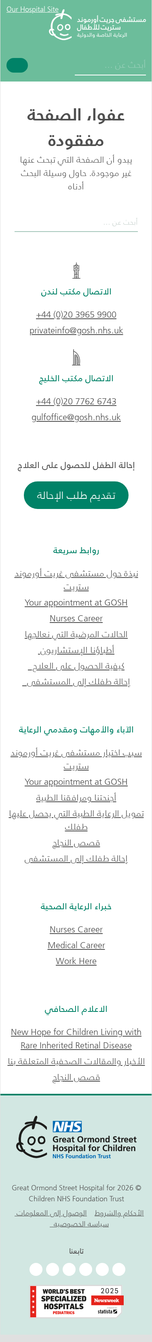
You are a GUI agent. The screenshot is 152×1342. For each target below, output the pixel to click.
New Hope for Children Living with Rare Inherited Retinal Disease (76, 1038)
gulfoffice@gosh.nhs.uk (76, 417)
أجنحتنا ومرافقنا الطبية (76, 797)
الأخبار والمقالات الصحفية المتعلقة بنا (76, 1061)
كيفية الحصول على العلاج (76, 665)
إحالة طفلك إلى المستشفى (76, 681)
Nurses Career (76, 618)
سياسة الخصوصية (79, 1224)
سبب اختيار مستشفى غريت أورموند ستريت (76, 759)
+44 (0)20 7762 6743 (76, 401)
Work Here (76, 961)
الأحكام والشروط (119, 1213)
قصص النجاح (76, 842)
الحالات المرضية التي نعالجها (76, 634)
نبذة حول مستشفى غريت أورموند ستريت (76, 580)
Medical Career (76, 945)
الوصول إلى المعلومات (51, 1213)
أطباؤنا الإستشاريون (76, 650)
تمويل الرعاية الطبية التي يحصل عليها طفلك (76, 820)
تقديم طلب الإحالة (76, 495)
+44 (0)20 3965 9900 (76, 314)
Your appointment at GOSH (76, 602)
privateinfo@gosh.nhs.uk (76, 330)
